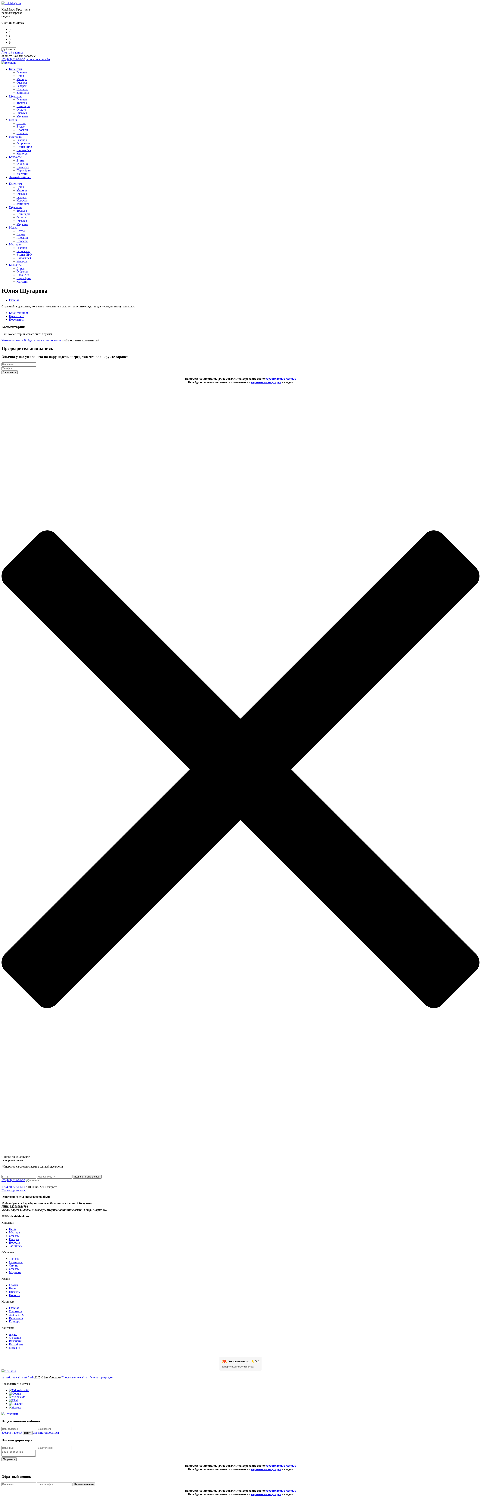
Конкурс (22, 153)
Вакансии (23, 167)
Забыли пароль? (12, 1432)
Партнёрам (24, 170)
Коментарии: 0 (18, 312)
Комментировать (12, 340)
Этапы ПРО (24, 146)
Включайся (24, 150)
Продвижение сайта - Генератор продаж (87, 1377)
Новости (22, 89)
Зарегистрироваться (46, 1432)
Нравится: (16, 316)
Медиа (13, 119)
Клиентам (15, 69)
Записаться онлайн (38, 59)
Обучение (15, 96)
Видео (21, 126)
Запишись (23, 92)
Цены (20, 75)
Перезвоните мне (84, 1484)
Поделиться (16, 319)
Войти (27, 1432)
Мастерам (15, 136)
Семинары (23, 106)
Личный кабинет (12, 52)
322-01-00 (13, 1187)
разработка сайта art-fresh (18, 1377)
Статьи (21, 123)
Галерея (21, 86)
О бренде (22, 163)
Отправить (9, 1459)
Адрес (20, 160)
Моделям (22, 116)
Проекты (22, 129)
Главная (22, 72)
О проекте (23, 143)
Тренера (22, 102)
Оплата (21, 109)
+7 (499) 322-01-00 (13, 59)
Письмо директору (14, 1190)
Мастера (22, 79)
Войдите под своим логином (42, 340)
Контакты (15, 157)
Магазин (22, 173)
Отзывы (22, 82)
